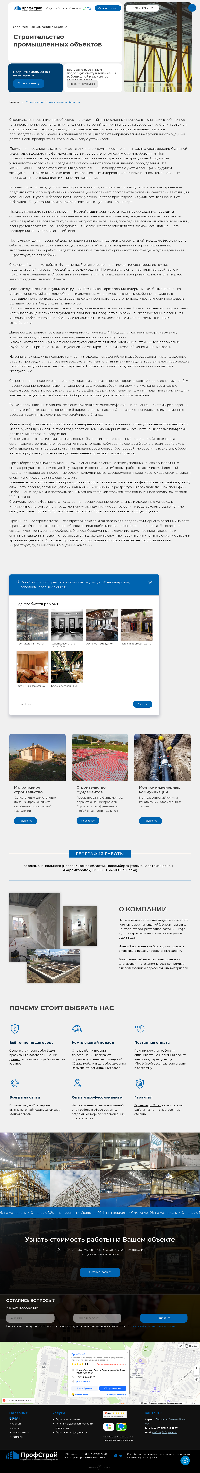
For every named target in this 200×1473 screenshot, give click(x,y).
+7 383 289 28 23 (142, 8)
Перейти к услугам (82, 83)
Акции (15, 1428)
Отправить (163, 1318)
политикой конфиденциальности (152, 1326)
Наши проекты (20, 1432)
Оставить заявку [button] (108, 8)
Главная (14, 102)
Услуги (50, 8)
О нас (61, 8)
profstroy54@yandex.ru (164, 1432)
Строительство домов (67, 1419)
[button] (100, 1272)
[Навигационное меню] (192, 8)
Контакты (75, 8)
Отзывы (16, 1423)
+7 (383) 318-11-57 (167, 1428)
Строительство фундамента (71, 1432)
